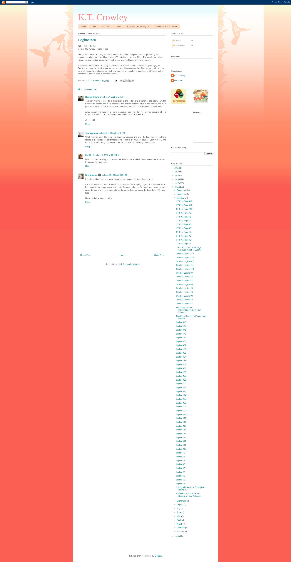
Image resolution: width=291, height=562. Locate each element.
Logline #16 (181, 426)
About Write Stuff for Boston (166, 27)
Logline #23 (181, 399)
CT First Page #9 (183, 213)
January (180, 531)
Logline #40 (181, 334)
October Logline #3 (184, 296)
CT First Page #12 (184, 201)
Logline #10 (181, 449)
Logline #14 (181, 434)
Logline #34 (181, 357)
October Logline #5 (184, 288)
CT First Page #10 (184, 209)
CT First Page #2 (183, 240)
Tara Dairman (91, 133)
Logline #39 (181, 337)
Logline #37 (181, 345)
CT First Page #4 (183, 232)
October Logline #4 (184, 292)
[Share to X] (127, 80)
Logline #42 (181, 326)
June (179, 512)
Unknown (178, 80)
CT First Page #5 (183, 228)
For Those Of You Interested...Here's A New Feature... (188, 309)
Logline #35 (181, 353)
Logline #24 (181, 395)
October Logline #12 (185, 261)
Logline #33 (181, 361)
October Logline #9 (184, 273)
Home (83, 27)
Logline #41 (181, 330)
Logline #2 (180, 480)
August (180, 504)
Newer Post (85, 255)
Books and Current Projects (138, 27)
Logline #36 (181, 349)
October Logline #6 (184, 284)
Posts (178, 41)
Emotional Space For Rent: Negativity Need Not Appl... (189, 494)
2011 (176, 187)
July (179, 508)
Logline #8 (180, 457)
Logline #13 (181, 437)
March (180, 524)
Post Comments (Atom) (128, 264)
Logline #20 (181, 411)
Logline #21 (181, 407)
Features (105, 27)
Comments (180, 46)
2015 (176, 172)
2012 (176, 183)
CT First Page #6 (183, 224)
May (179, 516)
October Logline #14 (185, 254)
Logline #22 (181, 403)
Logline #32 (181, 364)
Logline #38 (181, 341)
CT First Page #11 (184, 205)
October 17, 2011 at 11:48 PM (112, 133)
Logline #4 (180, 472)
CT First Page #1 (183, 244)
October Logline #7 (184, 280)
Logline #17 (181, 422)
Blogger (158, 556)
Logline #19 (181, 418)
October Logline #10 (185, 269)
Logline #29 (181, 376)
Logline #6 (180, 464)
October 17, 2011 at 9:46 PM (112, 97)
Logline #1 (180, 483)
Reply (87, 124)
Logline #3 (180, 476)
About (93, 27)
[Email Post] (116, 80)
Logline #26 (181, 387)
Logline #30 (181, 372)
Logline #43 (181, 322)
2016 (176, 168)
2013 (176, 179)
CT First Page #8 (183, 217)
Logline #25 (181, 391)
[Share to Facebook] (129, 80)
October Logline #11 (185, 265)
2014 (176, 175)
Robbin (88, 155)
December (181, 190)
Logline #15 (181, 430)
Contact (118, 27)
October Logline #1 (184, 304)
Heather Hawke (92, 97)
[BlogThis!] (124, 80)
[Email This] (121, 80)
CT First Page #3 (183, 236)
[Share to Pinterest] (132, 80)
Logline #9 (180, 453)
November (181, 194)
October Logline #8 (184, 277)
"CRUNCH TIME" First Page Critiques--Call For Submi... (189, 248)
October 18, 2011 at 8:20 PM (114, 175)
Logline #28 (181, 380)
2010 (176, 536)
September (182, 501)
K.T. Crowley (103, 17)
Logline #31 (181, 368)
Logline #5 (180, 468)
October (180, 198)
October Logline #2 (184, 300)
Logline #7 (180, 460)
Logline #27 (181, 384)
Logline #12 (181, 441)
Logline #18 (181, 414)
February (181, 528)
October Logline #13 (185, 257)
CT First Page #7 (183, 220)
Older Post (159, 255)
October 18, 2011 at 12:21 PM (106, 155)
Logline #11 (181, 445)
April (179, 520)
